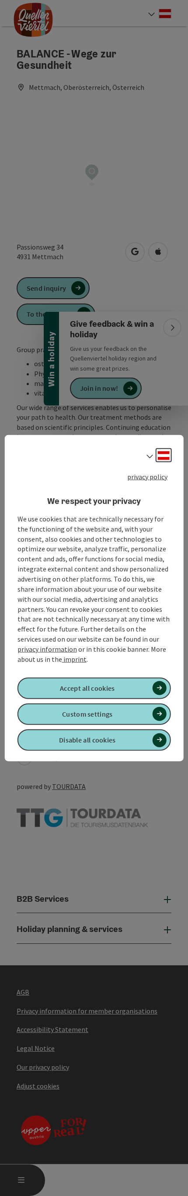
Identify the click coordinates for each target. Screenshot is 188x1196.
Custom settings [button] (87, 714)
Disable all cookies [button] (87, 739)
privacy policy (147, 476)
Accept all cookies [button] (87, 687)
